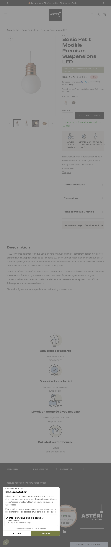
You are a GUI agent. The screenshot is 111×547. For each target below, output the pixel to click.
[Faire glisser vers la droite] (53, 123)
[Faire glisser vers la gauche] (10, 123)
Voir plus (66, 172)
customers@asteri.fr (95, 144)
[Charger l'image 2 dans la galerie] (26, 123)
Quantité (66, 110)
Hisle (17, 30)
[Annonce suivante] (104, 3)
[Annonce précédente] (7, 3)
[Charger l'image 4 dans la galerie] (45, 123)
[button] (6, 15)
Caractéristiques (74, 184)
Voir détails (71, 147)
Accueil (10, 30)
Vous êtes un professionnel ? (81, 225)
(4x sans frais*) (94, 82)
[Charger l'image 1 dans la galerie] (17, 123)
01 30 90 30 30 (95, 142)
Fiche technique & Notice (79, 211)
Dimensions (71, 198)
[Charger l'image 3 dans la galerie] (36, 123)
